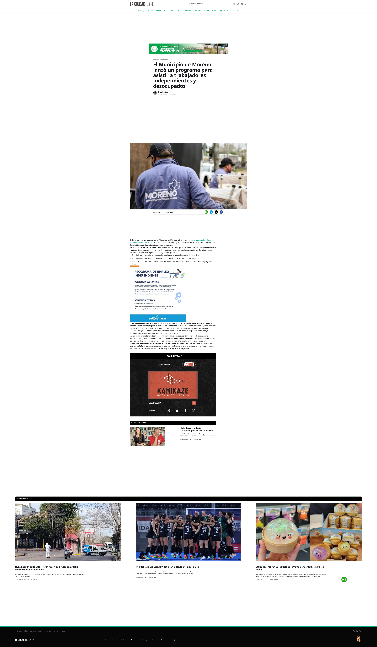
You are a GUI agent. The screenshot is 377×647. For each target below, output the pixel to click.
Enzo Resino (163, 92)
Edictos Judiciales (210, 10)
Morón (150, 10)
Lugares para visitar (227, 10)
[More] (238, 10)
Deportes (188, 10)
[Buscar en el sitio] (234, 4)
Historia (198, 10)
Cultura (178, 10)
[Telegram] (211, 212)
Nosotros (19, 631)
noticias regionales (160, 59)
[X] (216, 212)
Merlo (158, 10)
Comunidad (48, 631)
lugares (56, 631)
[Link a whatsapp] (344, 578)
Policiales (62, 631)
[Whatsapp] (206, 212)
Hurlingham (168, 10)
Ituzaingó (141, 10)
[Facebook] (221, 212)
